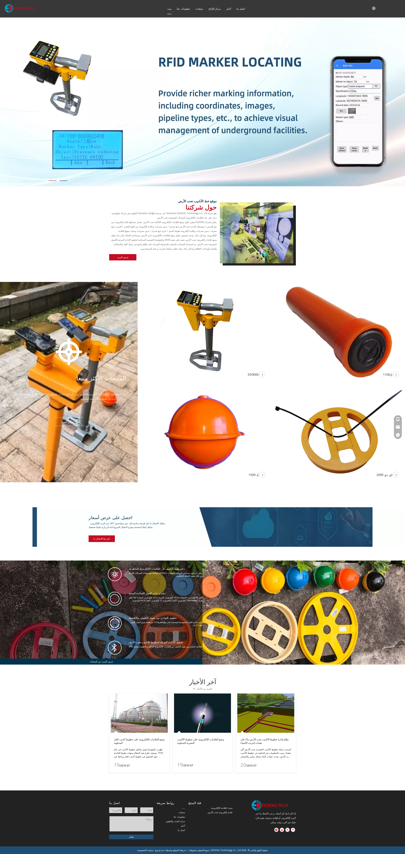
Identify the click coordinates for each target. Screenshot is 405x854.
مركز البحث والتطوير (175, 821)
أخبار (228, 8)
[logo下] (270, 805)
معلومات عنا (183, 8)
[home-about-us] (258, 233)
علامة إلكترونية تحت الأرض (220, 812)
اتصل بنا (241, 8)
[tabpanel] (202, 102)
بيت (169, 8)
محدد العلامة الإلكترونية (222, 807)
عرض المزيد (122, 257)
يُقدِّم (131, 836)
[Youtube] (282, 830)
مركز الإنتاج (215, 8)
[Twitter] (287, 830)
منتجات (199, 8)
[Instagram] (276, 830)
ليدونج (157, 850)
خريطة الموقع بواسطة (175, 850)
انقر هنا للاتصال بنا (101, 538)
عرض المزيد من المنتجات (101, 661)
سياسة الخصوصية (145, 850)
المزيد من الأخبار (202, 688)
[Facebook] (293, 830)
